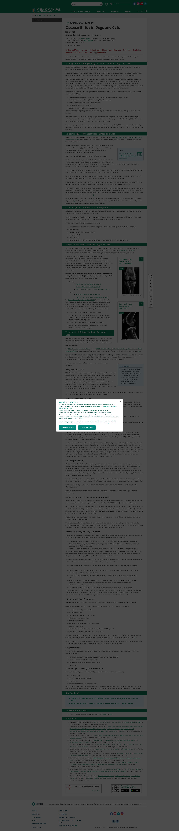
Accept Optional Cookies (68, 427)
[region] (89, 415)
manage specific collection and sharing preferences (101, 423)
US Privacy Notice (105, 406)
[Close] (120, 401)
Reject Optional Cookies (87, 427)
